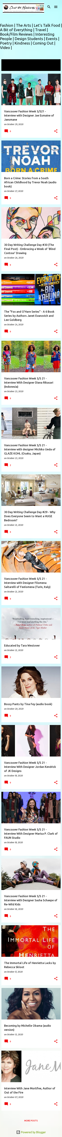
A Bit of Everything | (17, 30)
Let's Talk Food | (48, 25)
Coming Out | (44, 43)
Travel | (41, 30)
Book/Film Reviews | (17, 34)
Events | (52, 38)
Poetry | (7, 43)
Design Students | (30, 38)
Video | (6, 47)
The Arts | (25, 25)
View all (8, 68)
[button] (56, 131)
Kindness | (23, 43)
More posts (31, 1121)
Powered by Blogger (33, 1132)
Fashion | (8, 25)
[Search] (49, 7)
